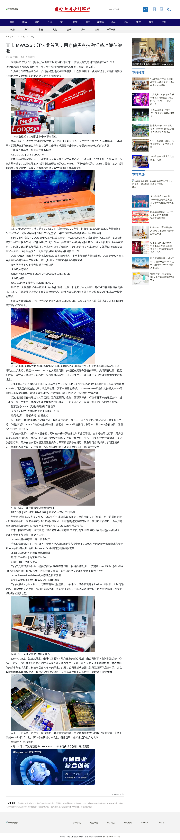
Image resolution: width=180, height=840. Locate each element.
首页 (12, 22)
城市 (83, 29)
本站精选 (138, 174)
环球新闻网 (10, 36)
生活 (97, 29)
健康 (13, 29)
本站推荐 (138, 72)
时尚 (164, 22)
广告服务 (161, 822)
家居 (41, 29)
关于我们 (77, 822)
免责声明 (94, 822)
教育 (151, 22)
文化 (55, 29)
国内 (37, 22)
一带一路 (111, 29)
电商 (88, 22)
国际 (24, 22)
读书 (69, 29)
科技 (75, 22)
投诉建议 (111, 822)
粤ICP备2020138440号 (111, 837)
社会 (50, 22)
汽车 (113, 22)
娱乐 (126, 22)
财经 (62, 22)
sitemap (144, 822)
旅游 (138, 22)
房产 (27, 29)
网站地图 (128, 822)
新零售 (100, 22)
